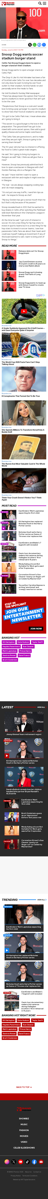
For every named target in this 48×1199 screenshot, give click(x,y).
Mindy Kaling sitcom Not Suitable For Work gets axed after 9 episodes (31, 566)
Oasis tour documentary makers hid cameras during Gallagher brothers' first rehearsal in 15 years (31, 556)
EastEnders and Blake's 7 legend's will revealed (30, 544)
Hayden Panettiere (11, 646)
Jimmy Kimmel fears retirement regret (23, 734)
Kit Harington (9, 642)
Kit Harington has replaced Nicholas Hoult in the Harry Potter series (30, 523)
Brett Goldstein (10, 660)
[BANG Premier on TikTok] (27, 1161)
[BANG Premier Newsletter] (41, 1161)
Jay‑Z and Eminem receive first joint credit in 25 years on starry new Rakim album (32, 264)
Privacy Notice (16, 1176)
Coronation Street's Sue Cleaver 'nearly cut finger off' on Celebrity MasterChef (32, 576)
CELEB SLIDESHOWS (24, 1148)
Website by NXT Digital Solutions (24, 1180)
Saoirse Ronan (9, 655)
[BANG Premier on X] (13, 1161)
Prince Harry (25, 651)
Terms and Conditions (29, 1176)
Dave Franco (24, 655)
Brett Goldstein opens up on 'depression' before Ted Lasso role (31, 815)
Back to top (23, 1087)
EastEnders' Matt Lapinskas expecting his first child (31, 512)
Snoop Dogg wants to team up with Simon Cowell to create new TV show (32, 285)
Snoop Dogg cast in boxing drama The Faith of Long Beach (30, 274)
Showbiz (24, 1119)
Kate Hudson (23, 642)
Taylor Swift (37, 642)
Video (24, 1142)
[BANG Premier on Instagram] (7, 1161)
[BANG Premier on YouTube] (20, 1161)
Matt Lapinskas (10, 651)
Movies (24, 1136)
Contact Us (37, 1172)
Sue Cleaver (28, 646)
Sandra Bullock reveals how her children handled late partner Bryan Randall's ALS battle (24, 791)
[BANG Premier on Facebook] (34, 1161)
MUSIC (24, 1124)
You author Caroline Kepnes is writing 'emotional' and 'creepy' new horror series (32, 587)
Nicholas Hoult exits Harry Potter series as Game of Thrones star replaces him (30, 534)
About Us (28, 1172)
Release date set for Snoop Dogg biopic (31, 252)
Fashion (24, 1130)
